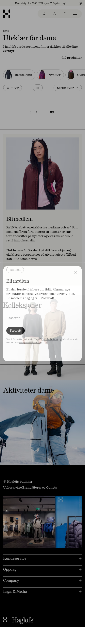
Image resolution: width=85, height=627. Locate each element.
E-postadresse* (17, 307)
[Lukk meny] (75, 272)
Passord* (13, 318)
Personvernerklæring (30, 342)
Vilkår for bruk (50, 339)
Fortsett (15, 330)
